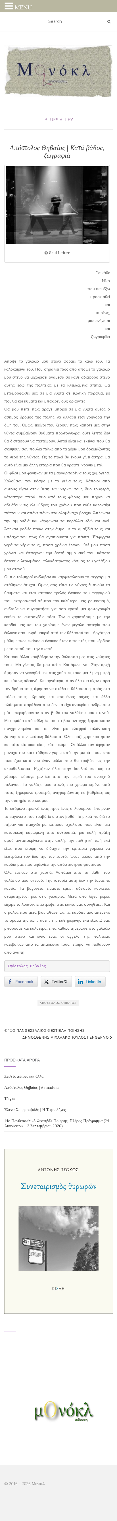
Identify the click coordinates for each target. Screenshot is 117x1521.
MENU (23, 7)
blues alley (58, 119)
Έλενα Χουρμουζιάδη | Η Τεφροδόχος (35, 1109)
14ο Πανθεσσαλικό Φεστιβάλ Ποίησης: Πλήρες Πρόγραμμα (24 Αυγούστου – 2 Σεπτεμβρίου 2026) (56, 1123)
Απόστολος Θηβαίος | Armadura (31, 1087)
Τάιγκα (9, 1098)
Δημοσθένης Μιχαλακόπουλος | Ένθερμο (66, 1037)
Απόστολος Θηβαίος (26, 966)
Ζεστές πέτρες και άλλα (23, 1076)
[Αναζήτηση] (109, 21)
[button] (10, 6)
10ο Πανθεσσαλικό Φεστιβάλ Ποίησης (46, 1030)
